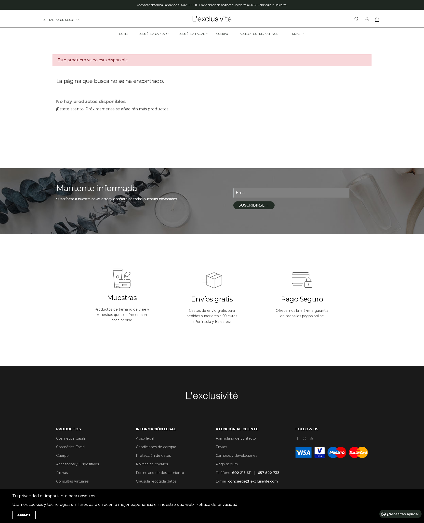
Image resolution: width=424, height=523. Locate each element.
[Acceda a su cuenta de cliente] (368, 20)
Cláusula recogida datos (156, 481)
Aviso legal (145, 438)
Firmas (62, 473)
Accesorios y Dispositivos (77, 464)
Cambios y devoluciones (236, 455)
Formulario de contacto (236, 438)
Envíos (221, 447)
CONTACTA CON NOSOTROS (61, 20)
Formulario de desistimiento (160, 473)
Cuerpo (62, 455)
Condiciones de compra (156, 447)
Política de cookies (152, 464)
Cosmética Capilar (71, 438)
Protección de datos (153, 455)
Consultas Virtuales (72, 481)
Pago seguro (227, 464)
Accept (23, 515)
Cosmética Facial (70, 447)
